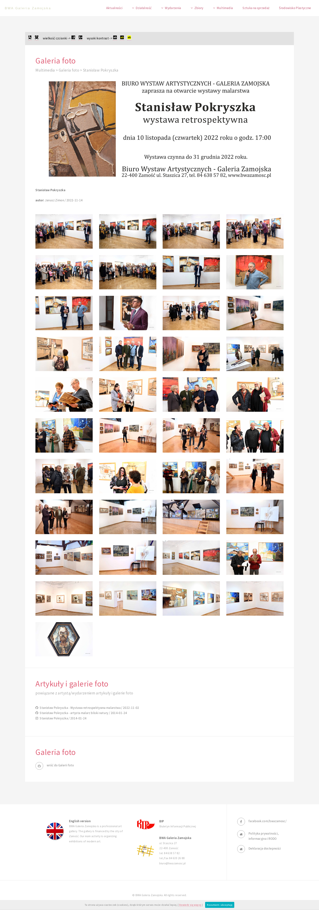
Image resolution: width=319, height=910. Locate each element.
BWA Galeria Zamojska (28, 8)
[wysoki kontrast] (115, 38)
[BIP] (145, 824)
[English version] (55, 831)
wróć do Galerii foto (60, 765)
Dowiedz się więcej (190, 904)
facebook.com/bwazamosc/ (267, 821)
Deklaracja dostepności (264, 848)
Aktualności (114, 8)
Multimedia (225, 8)
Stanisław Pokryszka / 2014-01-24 (62, 718)
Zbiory (198, 8)
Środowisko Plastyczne (295, 8)
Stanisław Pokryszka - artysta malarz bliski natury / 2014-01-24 (82, 713)
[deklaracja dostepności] (30, 38)
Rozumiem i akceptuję (219, 904)
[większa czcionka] (80, 38)
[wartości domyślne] (37, 38)
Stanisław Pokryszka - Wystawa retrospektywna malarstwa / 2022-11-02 (88, 708)
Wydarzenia (173, 8)
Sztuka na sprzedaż (255, 8)
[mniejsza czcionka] (73, 38)
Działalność (144, 8)
